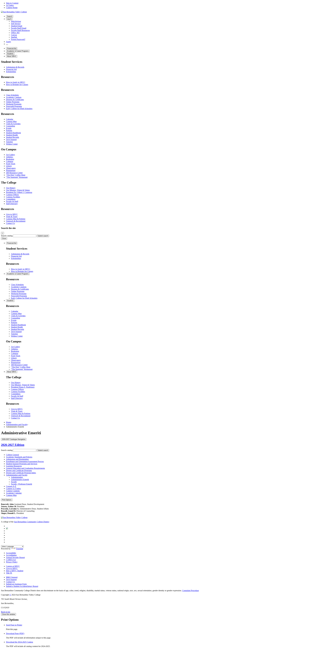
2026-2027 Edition (12, 444)
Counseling (10, 126)
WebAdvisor (16, 21)
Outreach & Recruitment (15, 221)
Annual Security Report (15, 557)
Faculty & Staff (12, 201)
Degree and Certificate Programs (19, 470)
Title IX (9, 573)
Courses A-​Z (11, 486)
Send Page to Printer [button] (14, 625)
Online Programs (12, 102)
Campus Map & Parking (15, 219)
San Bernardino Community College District (31, 522)
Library (9, 166)
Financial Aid (11, 48)
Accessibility (11, 553)
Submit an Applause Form (16, 584)
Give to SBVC (12, 214)
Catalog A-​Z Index (13, 488)
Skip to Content (12, 3)
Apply (8, 42)
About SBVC (11, 56)
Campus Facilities (13, 197)
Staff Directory (12, 204)
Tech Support (11, 139)
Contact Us (10, 223)
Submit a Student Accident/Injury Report (22, 586)
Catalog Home (12, 8)
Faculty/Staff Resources (20, 30)
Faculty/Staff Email (18, 28)
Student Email (16, 26)
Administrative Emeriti (20, 479)
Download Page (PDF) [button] (15, 633)
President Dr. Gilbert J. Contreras (19, 192)
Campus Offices (12, 195)
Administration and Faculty (17, 424)
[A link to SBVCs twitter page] (7, 528)
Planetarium (10, 170)
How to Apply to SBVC (15, 82)
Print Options (7, 500)
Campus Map (11, 121)
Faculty (14, 482)
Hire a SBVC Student (14, 571)
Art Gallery (10, 155)
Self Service (15, 24)
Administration (17, 477)
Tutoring (9, 142)
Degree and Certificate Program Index (21, 473)
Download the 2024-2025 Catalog (19, 642)
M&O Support (12, 577)
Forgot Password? (18, 39)
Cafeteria (9, 161)
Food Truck (10, 164)
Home (8, 422)
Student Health (12, 135)
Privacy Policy (12, 562)
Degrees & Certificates (15, 99)
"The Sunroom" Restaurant (17, 177)
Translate (19, 549)
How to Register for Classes (17, 84)
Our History (11, 188)
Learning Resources (14, 466)
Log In (9, 19)
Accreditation (11, 555)
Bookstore (10, 159)
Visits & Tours (11, 216)
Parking (9, 130)
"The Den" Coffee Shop (15, 175)
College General (12, 455)
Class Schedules (12, 95)
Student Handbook (13, 133)
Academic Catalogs (13, 97)
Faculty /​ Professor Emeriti (21, 484)
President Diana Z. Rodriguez (22, 387)
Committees (10, 199)
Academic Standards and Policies (19, 457)
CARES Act (11, 560)
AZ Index (10, 5)
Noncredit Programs (14, 106)
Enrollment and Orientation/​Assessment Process (25, 461)
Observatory (11, 168)
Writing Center (12, 144)
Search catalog (6, 236)
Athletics (9, 157)
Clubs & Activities (13, 124)
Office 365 (15, 33)
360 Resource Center (14, 173)
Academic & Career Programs (18, 51)
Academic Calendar (14, 493)
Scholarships (11, 72)
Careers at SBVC (13, 566)
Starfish (14, 37)
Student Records (12, 137)
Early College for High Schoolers (19, 108)
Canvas (14, 35)
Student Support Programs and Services (21, 464)
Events (8, 128)
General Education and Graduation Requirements (25, 468)
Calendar (9, 119)
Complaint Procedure (190, 590)
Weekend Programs (13, 104)
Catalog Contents (13, 491)
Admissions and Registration (17, 459)
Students (10, 54)
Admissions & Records (15, 67)
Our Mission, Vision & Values (18, 190)
